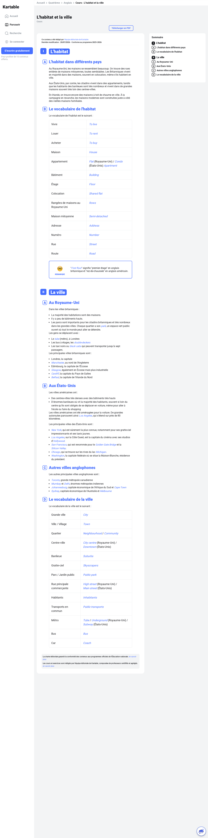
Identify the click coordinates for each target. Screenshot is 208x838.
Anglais (68, 2)
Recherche (15, 33)
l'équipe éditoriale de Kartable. (76, 39)
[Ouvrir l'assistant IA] (201, 831)
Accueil (14, 16)
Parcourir (15, 24)
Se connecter (17, 41)
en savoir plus (48, 666)
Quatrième (54, 2)
